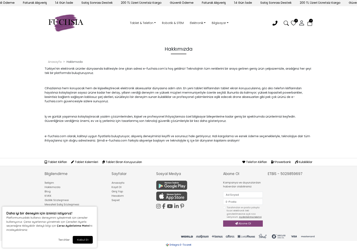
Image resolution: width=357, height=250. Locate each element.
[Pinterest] (183, 206)
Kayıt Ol (116, 187)
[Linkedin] (177, 205)
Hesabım (118, 196)
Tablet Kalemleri (86, 162)
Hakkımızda (52, 187)
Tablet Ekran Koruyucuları (123, 162)
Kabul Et (82, 240)
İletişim (49, 183)
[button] (309, 23)
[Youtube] (170, 205)
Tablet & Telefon (141, 23)
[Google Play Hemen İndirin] (187, 185)
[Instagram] (159, 205)
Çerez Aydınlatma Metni (73, 225)
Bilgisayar (219, 23)
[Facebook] (164, 205)
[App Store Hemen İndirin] (187, 196)
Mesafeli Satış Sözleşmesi (62, 204)
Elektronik (196, 23)
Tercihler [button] (64, 240)
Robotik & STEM (173, 23)
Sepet (116, 200)
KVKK (48, 196)
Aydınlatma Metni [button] (250, 217)
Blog (48, 191)
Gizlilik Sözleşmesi (57, 200)
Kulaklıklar (305, 162)
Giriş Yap (117, 191)
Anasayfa (55, 61)
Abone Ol (244, 223)
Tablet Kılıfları (57, 162)
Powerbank (283, 162)
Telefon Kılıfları (256, 162)
